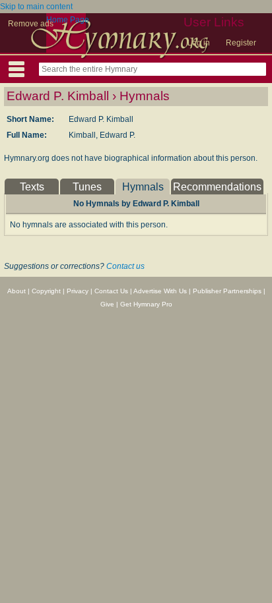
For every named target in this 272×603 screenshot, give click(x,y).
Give (107, 304)
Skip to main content (36, 6)
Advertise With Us (160, 291)
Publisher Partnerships (227, 291)
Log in (198, 42)
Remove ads (30, 23)
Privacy (77, 291)
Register (241, 42)
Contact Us (111, 291)
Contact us (125, 266)
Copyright (46, 291)
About (16, 291)
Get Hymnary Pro (146, 304)
